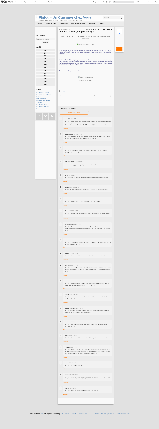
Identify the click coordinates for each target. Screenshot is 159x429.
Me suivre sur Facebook (42, 92)
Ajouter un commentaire (74, 112)
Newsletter (92, 23)
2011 (45, 73)
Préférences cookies (123, 414)
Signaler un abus (83, 414)
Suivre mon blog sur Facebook (44, 94)
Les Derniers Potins (50, 23)
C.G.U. (91, 414)
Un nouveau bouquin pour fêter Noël (70, 96)
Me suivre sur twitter (42, 104)
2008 (45, 81)
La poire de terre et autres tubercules (43, 101)
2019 (45, 50)
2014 (45, 64)
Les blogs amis (64, 23)
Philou (42, 414)
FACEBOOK (39, 118)
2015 (45, 61)
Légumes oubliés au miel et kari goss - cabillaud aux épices (95, 96)
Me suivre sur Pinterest (42, 106)
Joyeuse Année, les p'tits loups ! (77, 31)
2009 (45, 79)
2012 (45, 70)
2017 (45, 56)
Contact (101, 23)
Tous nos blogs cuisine (94, 1)
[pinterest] (110, 2)
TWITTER (46, 118)
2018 (45, 53)
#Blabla (63, 91)
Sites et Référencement (78, 23)
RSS (52, 118)
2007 (45, 84)
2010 (45, 76)
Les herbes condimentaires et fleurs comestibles (44, 97)
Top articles (65, 414)
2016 (45, 59)
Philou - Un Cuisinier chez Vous (65, 17)
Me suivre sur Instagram (42, 108)
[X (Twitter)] (107, 2)
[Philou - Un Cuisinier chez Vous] (36, 16)
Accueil (39, 23)
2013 (45, 67)
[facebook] (104, 2)
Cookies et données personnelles (105, 414)
